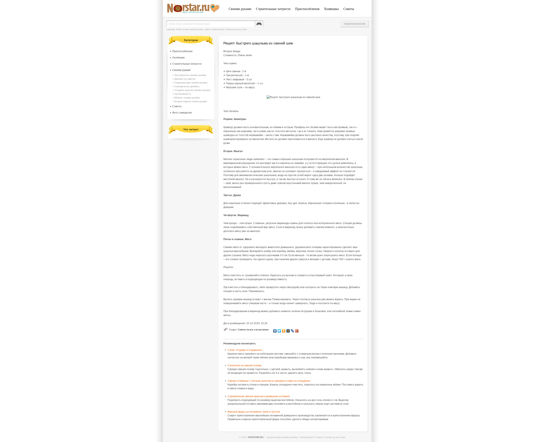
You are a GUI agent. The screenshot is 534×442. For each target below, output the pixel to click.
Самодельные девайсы (187, 86)
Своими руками (240, 9)
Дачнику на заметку (185, 79)
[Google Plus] (297, 331)
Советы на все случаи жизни (253, 329)
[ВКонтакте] (275, 331)
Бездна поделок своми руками (191, 101)
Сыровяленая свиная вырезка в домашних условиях (259, 396)
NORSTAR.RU (255, 437)
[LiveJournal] (292, 331)
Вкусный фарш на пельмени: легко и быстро (254, 411)
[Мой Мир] (288, 331)
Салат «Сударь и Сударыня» (245, 350)
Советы (348, 9)
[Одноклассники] (284, 331)
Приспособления (307, 9)
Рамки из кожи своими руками (189, 29)
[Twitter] (279, 331)
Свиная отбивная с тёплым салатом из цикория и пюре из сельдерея (269, 380)
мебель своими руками (214, 29)
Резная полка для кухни (236, 29)
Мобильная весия (354, 24)
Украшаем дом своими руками (191, 82)
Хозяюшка (331, 9)
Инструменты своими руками (190, 75)
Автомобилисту (183, 94)
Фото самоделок (182, 112)
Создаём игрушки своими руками (192, 90)
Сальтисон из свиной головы (245, 365)
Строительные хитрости (273, 9)
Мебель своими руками (187, 97)
